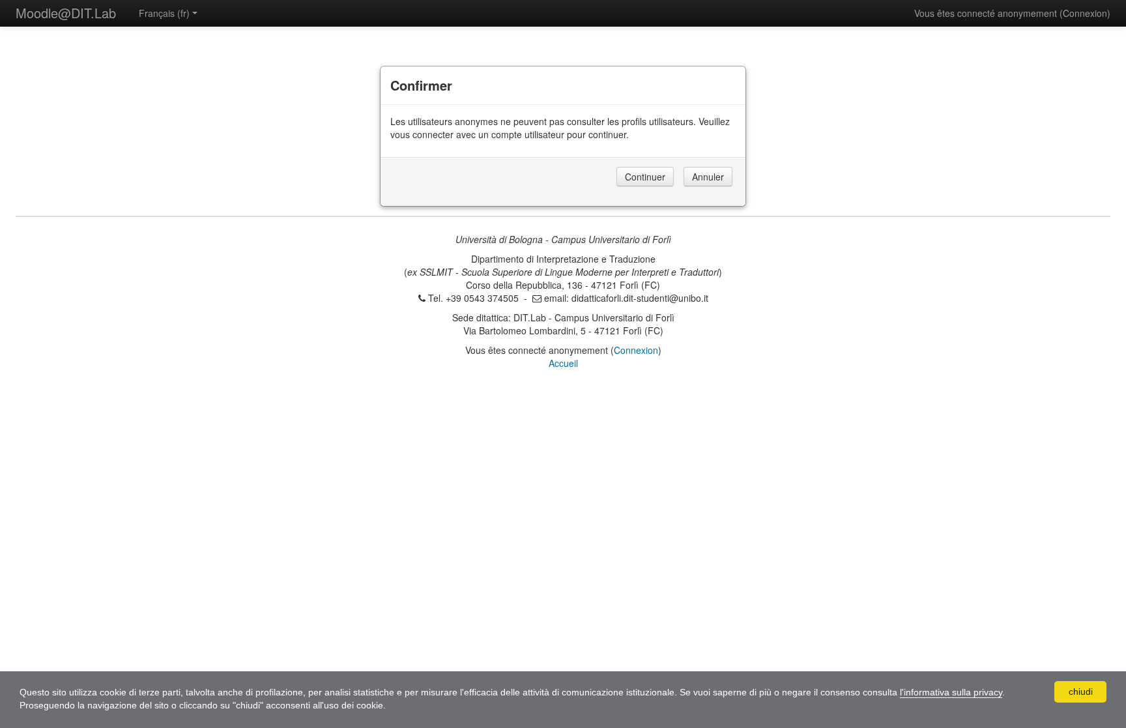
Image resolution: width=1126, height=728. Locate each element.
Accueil (563, 363)
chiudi (1081, 691)
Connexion (1085, 13)
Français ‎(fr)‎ (164, 13)
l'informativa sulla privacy (951, 692)
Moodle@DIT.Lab (66, 12)
